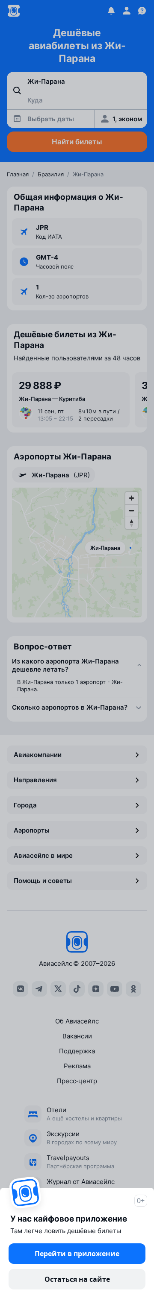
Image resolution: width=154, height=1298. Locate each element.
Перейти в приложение (77, 1253)
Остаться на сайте (77, 1279)
